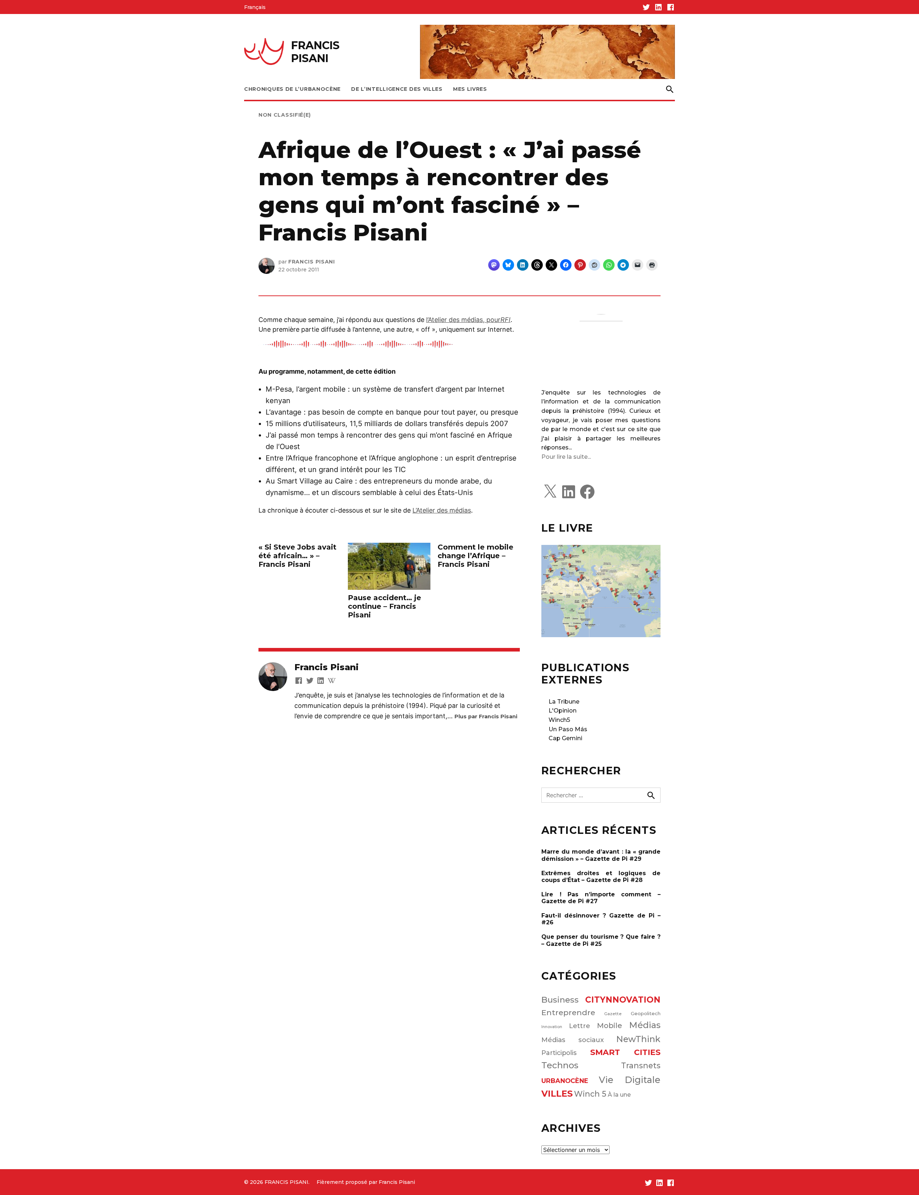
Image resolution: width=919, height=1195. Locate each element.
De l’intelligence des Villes (397, 89)
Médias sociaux (572, 1040)
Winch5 (559, 719)
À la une (619, 1094)
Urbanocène (564, 1080)
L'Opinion (563, 710)
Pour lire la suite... (566, 456)
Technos (559, 1065)
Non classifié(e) (284, 115)
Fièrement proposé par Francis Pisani (366, 1182)
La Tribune (564, 701)
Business (560, 1000)
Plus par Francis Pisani (485, 716)
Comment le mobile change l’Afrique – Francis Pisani (475, 556)
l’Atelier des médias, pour (468, 319)
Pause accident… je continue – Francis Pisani (384, 606)
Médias (645, 1025)
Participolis (559, 1052)
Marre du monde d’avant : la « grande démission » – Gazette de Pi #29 (601, 855)
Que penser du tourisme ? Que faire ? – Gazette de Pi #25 (601, 940)
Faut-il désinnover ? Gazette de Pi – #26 (601, 919)
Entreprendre (568, 1012)
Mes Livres (470, 89)
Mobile (609, 1025)
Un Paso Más (568, 729)
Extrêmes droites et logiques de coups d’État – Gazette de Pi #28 (601, 876)
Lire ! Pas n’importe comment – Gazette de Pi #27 (601, 898)
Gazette (613, 1013)
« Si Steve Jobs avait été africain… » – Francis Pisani (297, 556)
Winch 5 (590, 1093)
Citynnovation (623, 1000)
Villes (557, 1093)
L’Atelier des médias (441, 510)
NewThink (638, 1039)
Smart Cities (625, 1052)
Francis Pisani (311, 261)
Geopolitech (646, 1013)
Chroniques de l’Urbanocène (292, 89)
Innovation (551, 1026)
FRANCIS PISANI (315, 52)
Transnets (641, 1065)
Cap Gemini (565, 738)
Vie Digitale (630, 1079)
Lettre (579, 1026)
